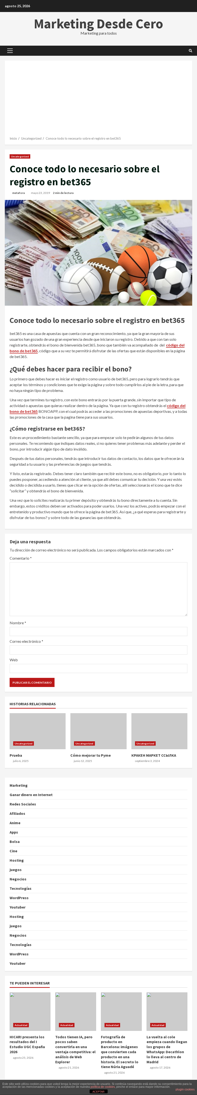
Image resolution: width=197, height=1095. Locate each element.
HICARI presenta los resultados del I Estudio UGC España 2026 (30, 1011)
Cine (13, 850)
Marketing (19, 785)
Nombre (18, 622)
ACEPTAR (98, 1091)
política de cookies (103, 1087)
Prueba (38, 731)
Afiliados (17, 813)
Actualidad (21, 1025)
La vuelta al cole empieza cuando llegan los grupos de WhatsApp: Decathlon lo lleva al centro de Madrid (167, 1011)
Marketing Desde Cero (98, 23)
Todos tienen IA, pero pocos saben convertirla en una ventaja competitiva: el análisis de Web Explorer (75, 1011)
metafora (18, 193)
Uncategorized (20, 156)
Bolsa (15, 841)
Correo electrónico (26, 641)
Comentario (21, 558)
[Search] (190, 50)
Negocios (18, 879)
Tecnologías (20, 888)
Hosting (17, 860)
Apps (14, 832)
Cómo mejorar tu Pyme (98, 731)
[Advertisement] (98, 100)
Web (14, 659)
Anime (15, 822)
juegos (16, 869)
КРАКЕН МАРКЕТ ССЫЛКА (159, 731)
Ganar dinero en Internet (31, 794)
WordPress (19, 897)
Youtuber (17, 907)
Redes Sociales (23, 804)
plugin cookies (185, 1089)
